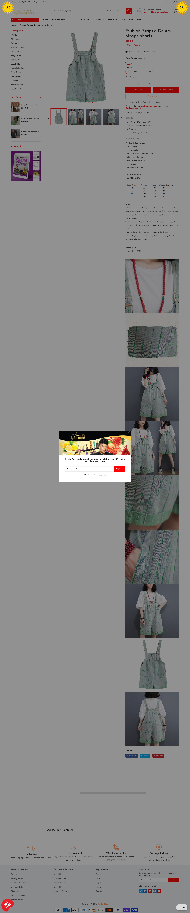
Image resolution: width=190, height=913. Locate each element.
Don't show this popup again (96, 475)
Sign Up (119, 469)
